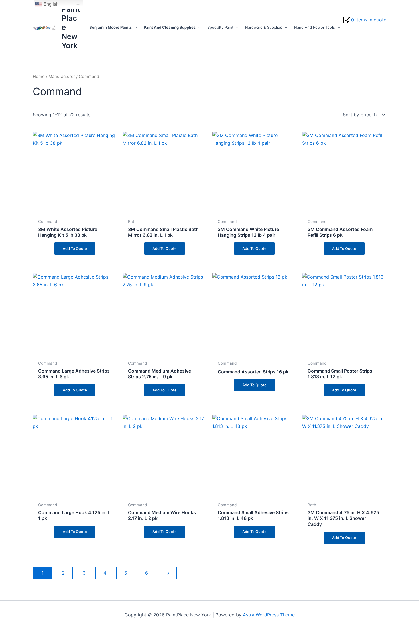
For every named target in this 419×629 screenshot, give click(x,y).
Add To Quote (75, 248)
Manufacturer (61, 76)
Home (39, 76)
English (50, 4)
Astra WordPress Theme (269, 615)
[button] (134, 27)
